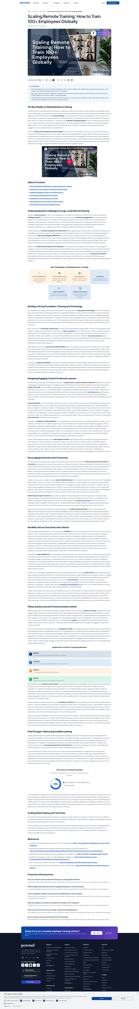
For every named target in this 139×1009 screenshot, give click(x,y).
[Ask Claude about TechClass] (26, 965)
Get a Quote (108, 933)
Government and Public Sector (89, 973)
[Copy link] (58, 80)
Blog (103, 947)
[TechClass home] (25, 3)
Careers (104, 985)
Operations (68, 966)
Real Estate (86, 970)
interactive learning (94, 336)
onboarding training (83, 500)
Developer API (106, 967)
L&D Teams (49, 991)
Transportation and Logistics (91, 957)
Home (29, 11)
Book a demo (112, 3)
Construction (86, 967)
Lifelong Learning (106, 957)
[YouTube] (37, 957)
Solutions (36, 3)
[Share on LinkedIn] (71, 80)
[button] (46, 1003)
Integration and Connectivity (72, 976)
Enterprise (49, 973)
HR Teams (48, 988)
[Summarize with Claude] (50, 80)
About (103, 977)
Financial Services (88, 950)
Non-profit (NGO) (87, 976)
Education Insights (107, 960)
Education (86, 979)
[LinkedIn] (22, 957)
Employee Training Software (53, 947)
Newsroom (105, 980)
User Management (70, 964)
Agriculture (86, 986)
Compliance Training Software (51, 954)
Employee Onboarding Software (52, 950)
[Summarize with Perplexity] (46, 80)
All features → (68, 983)
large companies (69, 331)
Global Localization (70, 974)
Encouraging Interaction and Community (44, 195)
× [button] (137, 993)
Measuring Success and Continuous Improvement (46, 201)
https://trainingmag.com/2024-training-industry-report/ (79, 862)
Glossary (104, 962)
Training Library (50, 958)
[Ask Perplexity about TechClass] (38, 965)
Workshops (68, 990)
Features (45, 3)
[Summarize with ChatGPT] (39, 80)
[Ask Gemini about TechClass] (34, 965)
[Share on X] (65, 80)
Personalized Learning (71, 952)
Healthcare (86, 955)
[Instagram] (33, 957)
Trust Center (105, 970)
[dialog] (69, 1000)
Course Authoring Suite (71, 950)
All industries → (87, 989)
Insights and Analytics (71, 969)
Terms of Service (17, 1006)
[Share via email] (61, 80)
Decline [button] (123, 998)
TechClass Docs (106, 965)
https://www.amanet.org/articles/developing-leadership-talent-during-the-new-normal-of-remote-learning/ (66, 851)
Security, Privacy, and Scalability (70, 979)
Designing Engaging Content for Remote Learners (46, 192)
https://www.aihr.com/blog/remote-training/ (92, 854)
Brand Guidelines (106, 987)
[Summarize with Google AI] (43, 80)
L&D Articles (42, 11)
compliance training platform (69, 584)
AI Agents (57, 3)
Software (85, 947)
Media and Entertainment (90, 981)
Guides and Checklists (108, 950)
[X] (26, 957)
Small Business (50, 978)
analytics (75, 620)
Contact (104, 990)
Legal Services (87, 984)
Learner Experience (70, 961)
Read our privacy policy (65, 998)
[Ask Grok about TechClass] (30, 965)
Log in (103, 3)
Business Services (88, 965)
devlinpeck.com (93, 392)
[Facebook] (30, 957)
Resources (66, 3)
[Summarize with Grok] (53, 80)
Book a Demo (96, 933)
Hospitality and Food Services (91, 960)
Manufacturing (87, 952)
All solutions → (50, 965)
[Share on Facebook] (68, 80)
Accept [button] (102, 998)
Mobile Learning (69, 959)
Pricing (76, 3)
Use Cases (49, 960)
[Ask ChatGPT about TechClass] (22, 965)
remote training (40, 215)
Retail (84, 962)
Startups (48, 981)
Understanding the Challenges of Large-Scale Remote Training (51, 186)
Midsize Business (51, 976)
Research (104, 982)
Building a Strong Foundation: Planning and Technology (48, 189)
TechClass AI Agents (70, 947)
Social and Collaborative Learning (71, 955)
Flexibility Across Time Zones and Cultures (44, 198)
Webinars (104, 952)
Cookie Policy (7, 1006)
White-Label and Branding (72, 971)
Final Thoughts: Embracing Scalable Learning (45, 205)
